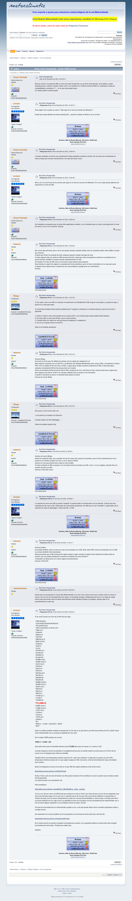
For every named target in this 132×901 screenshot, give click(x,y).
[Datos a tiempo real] (12, 94)
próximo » (119, 62)
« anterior (113, 62)
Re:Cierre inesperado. (47, 103)
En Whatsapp (98, 19)
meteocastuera (20, 588)
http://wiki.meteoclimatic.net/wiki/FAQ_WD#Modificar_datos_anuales (60, 789)
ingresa (34, 32)
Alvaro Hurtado (20, 77)
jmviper (16, 103)
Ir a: (103, 875)
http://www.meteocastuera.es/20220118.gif (50, 771)
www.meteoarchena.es (78, 144)
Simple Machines (75, 889)
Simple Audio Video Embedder (67, 891)
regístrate (42, 32)
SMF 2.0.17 (57, 889)
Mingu (16, 296)
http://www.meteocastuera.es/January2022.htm (52, 819)
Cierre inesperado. (46, 77)
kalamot (16, 244)
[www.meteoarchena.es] (12, 127)
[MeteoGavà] (12, 256)
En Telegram (111, 19)
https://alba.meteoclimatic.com (78, 42)
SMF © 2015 (65, 889)
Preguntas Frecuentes (78, 26)
